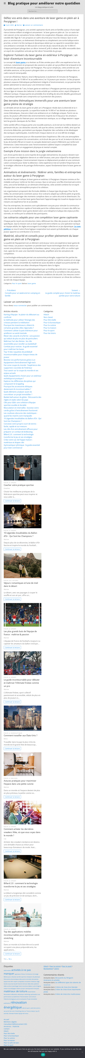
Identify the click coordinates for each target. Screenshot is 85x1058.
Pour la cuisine (50, 325)
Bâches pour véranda (10, 977)
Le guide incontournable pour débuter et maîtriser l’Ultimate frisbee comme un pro (22, 683)
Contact (6, 1029)
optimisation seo (35, 994)
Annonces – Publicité (11, 1026)
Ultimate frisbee (13, 1013)
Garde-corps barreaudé (10, 984)
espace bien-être (8, 981)
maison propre (20, 988)
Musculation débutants (10, 994)
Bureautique (48, 969)
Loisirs (56, 969)
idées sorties (7, 986)
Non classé (48, 317)
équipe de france (23, 1013)
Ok (43, 1055)
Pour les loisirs (50, 333)
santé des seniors (35, 1008)
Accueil (6, 1019)
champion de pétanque (33, 977)
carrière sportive (21, 977)
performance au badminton (12, 997)
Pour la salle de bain (11, 1043)
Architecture (29, 974)
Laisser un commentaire (34, 25)
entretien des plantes (32, 979)
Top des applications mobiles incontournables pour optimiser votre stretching (21, 934)
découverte (22, 979)
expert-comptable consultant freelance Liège (26, 981)
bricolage (35, 974)
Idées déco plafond (33, 984)
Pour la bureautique (52, 322)
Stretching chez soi (20, 1011)
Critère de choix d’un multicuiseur (67, 994)
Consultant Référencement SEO (15, 1024)
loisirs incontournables (25, 986)
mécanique (20, 994)
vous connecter (20, 305)
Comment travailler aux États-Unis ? (20, 735)
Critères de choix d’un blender (66, 987)
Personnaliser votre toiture (28, 997)
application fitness (20, 974)
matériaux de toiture (15, 991)
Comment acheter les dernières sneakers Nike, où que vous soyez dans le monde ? (22, 832)
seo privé (6, 1011)
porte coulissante (21, 999)
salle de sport (26, 1008)
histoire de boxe (22, 984)
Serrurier (12, 1011)
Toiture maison (30, 1011)
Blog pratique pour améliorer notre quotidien (44, 3)
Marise (19, 25)
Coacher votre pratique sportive (19, 485)
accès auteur (7, 970)
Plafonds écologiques (10, 999)
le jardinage (14, 986)
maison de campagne (10, 988)
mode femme (31, 992)
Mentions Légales (10, 1022)
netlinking (27, 994)
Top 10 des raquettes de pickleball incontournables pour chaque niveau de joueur (20, 354)
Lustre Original (36, 986)
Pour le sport (17, 283)
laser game (32, 283)
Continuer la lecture (12, 501)
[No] (82, 1052)
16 (9, 959)
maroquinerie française (32, 988)
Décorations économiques (11, 979)
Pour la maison (50, 328)
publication (7, 1003)
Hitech (46, 314)
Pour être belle (50, 320)
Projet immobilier (32, 999)
